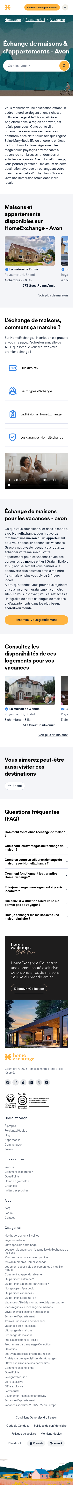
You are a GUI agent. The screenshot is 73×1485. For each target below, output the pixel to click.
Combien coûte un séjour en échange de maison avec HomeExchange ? (33, 861)
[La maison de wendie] (30, 702)
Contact (10, 1217)
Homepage (13, 20)
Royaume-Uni (35, 20)
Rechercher (64, 66)
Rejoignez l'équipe (16, 1377)
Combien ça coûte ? (17, 1181)
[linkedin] (31, 1082)
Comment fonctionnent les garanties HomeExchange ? (31, 875)
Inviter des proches (16, 1190)
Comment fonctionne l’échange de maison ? (35, 834)
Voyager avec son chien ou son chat (27, 1311)
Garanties (11, 1185)
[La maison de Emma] (30, 262)
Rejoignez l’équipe (16, 1130)
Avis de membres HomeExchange (26, 1262)
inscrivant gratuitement (33, 589)
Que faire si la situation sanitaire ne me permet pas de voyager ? (32, 903)
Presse (9, 1149)
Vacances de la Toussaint (20, 1325)
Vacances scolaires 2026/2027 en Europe (30, 1405)
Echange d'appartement (20, 1316)
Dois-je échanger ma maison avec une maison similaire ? (32, 916)
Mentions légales (51, 1433)
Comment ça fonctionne (19, 1367)
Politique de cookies (23, 1433)
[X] (39, 1082)
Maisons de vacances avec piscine (26, 1257)
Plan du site (15, 1443)
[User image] (48, 259)
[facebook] (8, 1082)
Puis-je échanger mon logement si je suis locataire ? (33, 889)
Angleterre (57, 20)
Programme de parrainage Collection (28, 1344)
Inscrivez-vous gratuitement (42, 7)
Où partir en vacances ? (19, 1293)
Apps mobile (12, 1140)
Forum (9, 1213)
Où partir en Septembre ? (20, 1297)
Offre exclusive (14, 1381)
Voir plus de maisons (53, 295)
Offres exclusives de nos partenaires (27, 1363)
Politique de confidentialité (50, 1425)
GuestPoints (12, 1176)
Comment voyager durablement (24, 1274)
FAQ (7, 1208)
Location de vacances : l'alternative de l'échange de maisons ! (36, 1251)
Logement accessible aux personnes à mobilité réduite (34, 1268)
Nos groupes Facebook (19, 1288)
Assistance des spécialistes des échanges (31, 1358)
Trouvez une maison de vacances (25, 1321)
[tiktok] (23, 1082)
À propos (10, 1126)
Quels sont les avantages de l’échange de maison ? (34, 847)
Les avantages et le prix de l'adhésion (28, 1353)
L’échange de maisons (18, 1330)
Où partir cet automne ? (19, 1279)
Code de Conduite (17, 1425)
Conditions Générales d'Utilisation (36, 1417)
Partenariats (12, 1391)
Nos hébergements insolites (22, 1235)
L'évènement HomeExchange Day (25, 1395)
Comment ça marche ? (19, 1171)
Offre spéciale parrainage (21, 1244)
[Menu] (65, 7)
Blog (7, 1135)
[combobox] (36, 66)
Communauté (13, 1144)
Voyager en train (15, 1240)
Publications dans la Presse (21, 1339)
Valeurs (9, 1167)
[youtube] (47, 1082)
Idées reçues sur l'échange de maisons (29, 1307)
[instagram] (15, 1082)
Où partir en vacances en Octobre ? (27, 1283)
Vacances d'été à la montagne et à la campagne (34, 1302)
